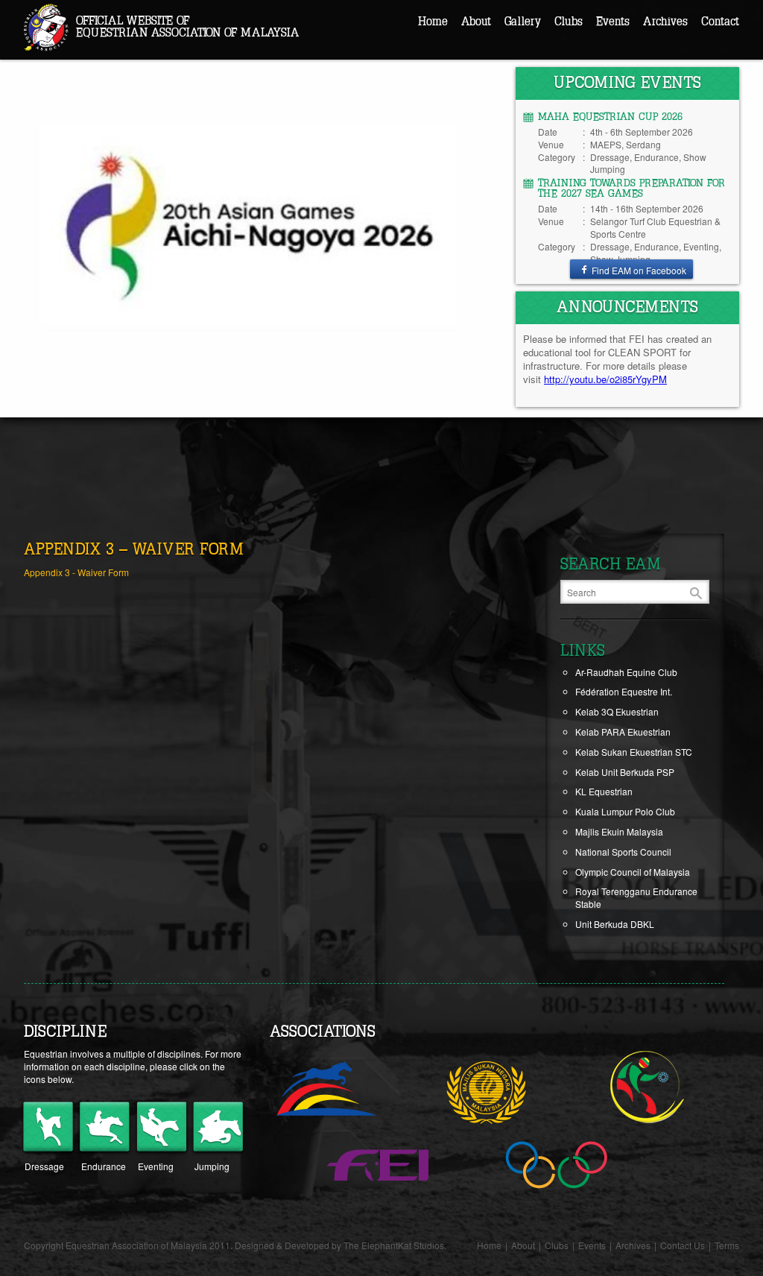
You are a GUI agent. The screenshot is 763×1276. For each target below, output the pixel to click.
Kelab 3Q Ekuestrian (617, 711)
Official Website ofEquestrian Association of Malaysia (187, 27)
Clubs (568, 22)
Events (613, 22)
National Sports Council (623, 851)
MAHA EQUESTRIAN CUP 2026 (610, 117)
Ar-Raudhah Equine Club (626, 672)
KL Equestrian (604, 791)
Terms (727, 1245)
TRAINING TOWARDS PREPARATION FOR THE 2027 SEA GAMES (631, 188)
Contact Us (682, 1245)
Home (433, 22)
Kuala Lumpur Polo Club (625, 811)
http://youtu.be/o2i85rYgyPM (605, 379)
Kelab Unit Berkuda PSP (624, 771)
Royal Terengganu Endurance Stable (636, 897)
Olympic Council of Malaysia (632, 871)
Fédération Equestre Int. (623, 691)
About (476, 22)
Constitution (500, 73)
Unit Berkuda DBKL (614, 923)
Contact (720, 22)
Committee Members (518, 49)
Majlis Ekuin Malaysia (619, 831)
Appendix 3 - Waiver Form (76, 572)
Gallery (522, 22)
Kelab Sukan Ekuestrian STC (633, 751)
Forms (488, 97)
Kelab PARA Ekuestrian (623, 731)
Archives (665, 22)
